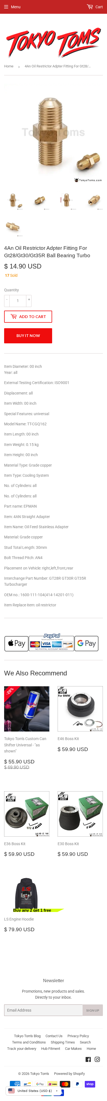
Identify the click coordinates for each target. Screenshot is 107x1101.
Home (8, 66)
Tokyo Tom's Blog (27, 1036)
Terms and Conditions (29, 1042)
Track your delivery (21, 1049)
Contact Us (54, 1036)
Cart (99, 7)
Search (85, 1042)
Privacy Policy (78, 1036)
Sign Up (92, 1010)
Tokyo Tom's (39, 1074)
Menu (16, 7)
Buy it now (28, 335)
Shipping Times (63, 1042)
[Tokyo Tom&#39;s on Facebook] (88, 1060)
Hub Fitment (50, 1049)
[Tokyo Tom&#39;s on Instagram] (97, 1060)
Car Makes (73, 1049)
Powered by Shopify (69, 1074)
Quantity (11, 290)
